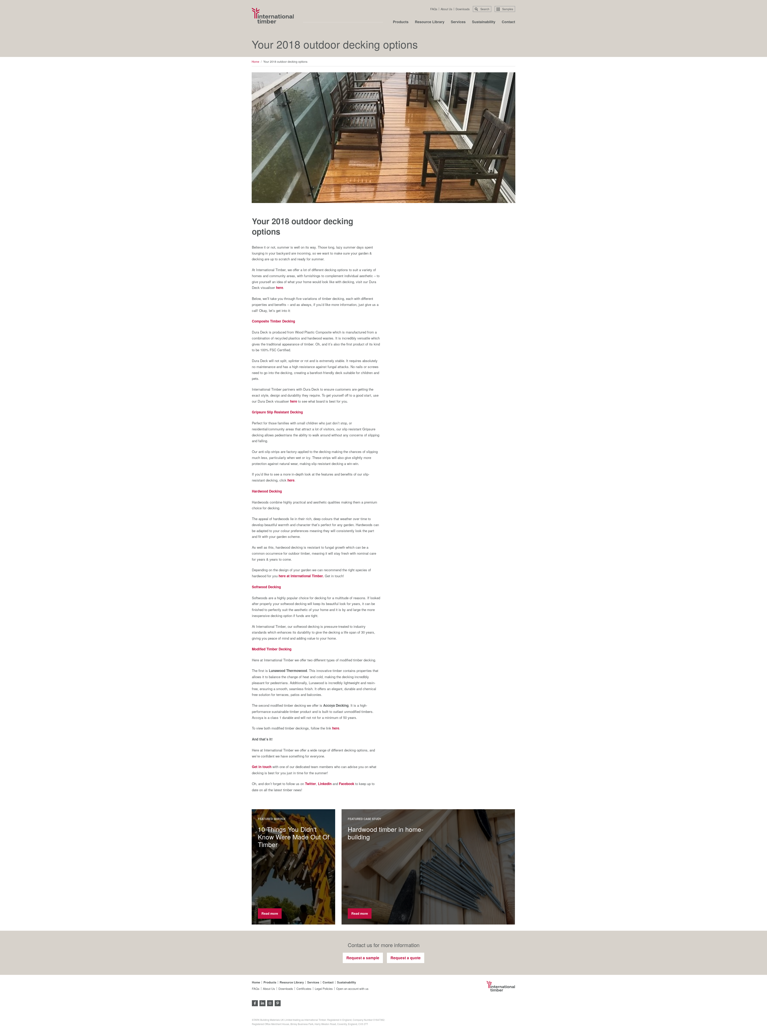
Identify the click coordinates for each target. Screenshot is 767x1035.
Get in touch (261, 766)
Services (458, 22)
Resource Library (429, 22)
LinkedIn (325, 783)
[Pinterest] (278, 1002)
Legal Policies (324, 988)
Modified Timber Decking (271, 649)
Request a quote (405, 957)
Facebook (346, 783)
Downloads (463, 9)
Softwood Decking (266, 586)
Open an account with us (352, 988)
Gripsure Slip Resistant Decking (277, 412)
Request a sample (362, 957)
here (279, 287)
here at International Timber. (301, 575)
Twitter (310, 783)
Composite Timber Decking (273, 321)
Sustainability (483, 22)
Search (484, 9)
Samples (507, 9)
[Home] (273, 16)
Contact (508, 22)
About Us (446, 9)
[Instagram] (270, 1002)
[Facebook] (255, 1002)
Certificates (303, 988)
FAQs (433, 9)
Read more (269, 913)
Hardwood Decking (267, 491)
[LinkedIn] (262, 1002)
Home (255, 61)
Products (400, 22)
